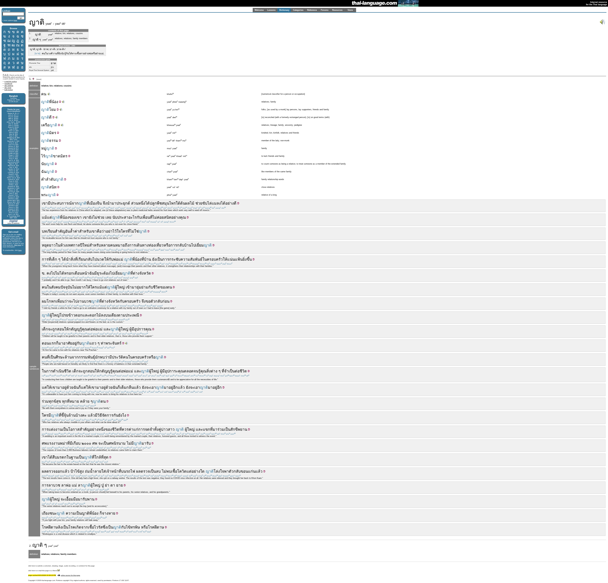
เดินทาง (142, 245)
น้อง (55, 102)
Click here (17, 245)
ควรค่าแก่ (130, 429)
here (20, 250)
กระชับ (174, 259)
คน (43, 94)
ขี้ (62, 415)
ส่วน (134, 203)
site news (7, 88)
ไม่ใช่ (134, 231)
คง (49, 273)
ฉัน (43, 171)
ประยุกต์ (123, 203)
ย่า (107, 485)
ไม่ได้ (59, 273)
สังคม (56, 287)
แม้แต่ (47, 217)
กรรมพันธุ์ (87, 357)
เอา (153, 387)
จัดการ (107, 415)
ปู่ (102, 485)
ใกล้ (97, 457)
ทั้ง (156, 429)
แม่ (74, 485)
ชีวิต (156, 287)
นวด (100, 259)
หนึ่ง (141, 203)
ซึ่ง (105, 527)
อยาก (81, 287)
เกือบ (76, 443)
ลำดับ (50, 179)
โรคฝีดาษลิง (52, 527)
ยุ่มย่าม (142, 287)
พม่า (63, 443)
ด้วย (69, 387)
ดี (50, 117)
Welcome (259, 10)
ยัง (91, 217)
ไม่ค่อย (158, 217)
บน (107, 315)
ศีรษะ (60, 357)
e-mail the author (10, 81)
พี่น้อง (64, 217)
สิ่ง (208, 371)
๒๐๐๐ (86, 443)
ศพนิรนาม (117, 443)
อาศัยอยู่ (70, 343)
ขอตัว (150, 301)
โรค (71, 527)
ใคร (124, 231)
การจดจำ (146, 429)
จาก (75, 203)
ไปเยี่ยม (197, 245)
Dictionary (284, 10)
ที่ (87, 203)
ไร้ (43, 156)
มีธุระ (98, 273)
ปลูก (153, 203)
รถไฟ (130, 471)
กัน (115, 415)
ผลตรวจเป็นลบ (148, 471)
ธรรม (53, 140)
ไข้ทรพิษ (133, 527)
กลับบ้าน (184, 245)
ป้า (72, 471)
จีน (99, 203)
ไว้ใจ (117, 231)
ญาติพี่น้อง (89, 513)
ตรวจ (50, 471)
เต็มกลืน (127, 387)
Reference (312, 10)
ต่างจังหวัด (142, 273)
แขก (206, 429)
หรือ (167, 245)
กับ (139, 217)
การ (132, 245)
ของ (163, 287)
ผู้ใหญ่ (120, 287)
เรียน (81, 259)
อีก (175, 387)
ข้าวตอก (75, 315)
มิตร (52, 133)
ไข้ (77, 471)
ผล (44, 471)
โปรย (64, 315)
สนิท (53, 187)
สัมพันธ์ (196, 259)
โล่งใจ (219, 471)
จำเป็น (229, 371)
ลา (50, 485)
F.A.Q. (6, 75)
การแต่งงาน (52, 429)
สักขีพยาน (238, 429)
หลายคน (108, 245)
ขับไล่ (207, 203)
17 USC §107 (124, 580)
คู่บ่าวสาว (166, 429)
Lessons (271, 10)
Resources (337, 10)
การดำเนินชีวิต (58, 371)
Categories (298, 10)
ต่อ (90, 329)
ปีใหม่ (84, 245)
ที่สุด (104, 457)
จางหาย (108, 513)
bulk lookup (8, 90)
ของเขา (75, 217)
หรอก (68, 273)
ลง (103, 315)
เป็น (159, 259)
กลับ (158, 301)
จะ (71, 301)
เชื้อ (174, 471)
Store (350, 10)
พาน (90, 499)
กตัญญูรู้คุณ (78, 329)
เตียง (114, 315)
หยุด (45, 245)
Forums (324, 10)
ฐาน (74, 457)
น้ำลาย (95, 471)
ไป (53, 273)
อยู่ (64, 387)
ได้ (147, 203)
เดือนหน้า (81, 273)
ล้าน (68, 357)
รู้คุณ (202, 371)
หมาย (74, 401)
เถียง (46, 513)
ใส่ (103, 471)
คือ (99, 231)
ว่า (103, 231)
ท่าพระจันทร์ (111, 343)
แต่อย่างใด (196, 471)
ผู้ (130, 329)
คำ (43, 179)
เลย (108, 217)
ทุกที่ (66, 401)
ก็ (57, 343)
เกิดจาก (81, 527)
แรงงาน (53, 443)
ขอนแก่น (248, 471)
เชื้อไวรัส (95, 527)
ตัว (231, 471)
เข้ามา (131, 287)
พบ (102, 357)
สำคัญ (60, 231)
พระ (44, 195)
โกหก (51, 301)
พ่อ (68, 485)
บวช (87, 301)
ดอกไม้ (95, 315)
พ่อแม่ (118, 259)
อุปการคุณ (142, 329)
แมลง (216, 203)
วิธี (99, 415)
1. (30, 33)
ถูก (54, 329)
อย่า (109, 231)
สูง (81, 471)
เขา (45, 203)
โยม (52, 109)
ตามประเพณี (128, 315)
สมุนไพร (169, 203)
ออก (58, 471)
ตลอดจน (191, 371)
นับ (43, 164)
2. (30, 38)
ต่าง (214, 371)
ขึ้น (249, 259)
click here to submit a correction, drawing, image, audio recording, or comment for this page (61, 566)
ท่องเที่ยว (156, 245)
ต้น (182, 203)
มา (114, 203)
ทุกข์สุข (55, 401)
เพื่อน (145, 217)
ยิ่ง (245, 259)
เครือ (45, 125)
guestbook (8, 83)
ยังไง (122, 415)
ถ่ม (87, 471)
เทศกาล (73, 245)
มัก (97, 357)
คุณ (183, 217)
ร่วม (45, 401)
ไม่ (95, 217)
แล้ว (137, 387)
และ (85, 315)
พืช (159, 203)
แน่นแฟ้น (235, 259)
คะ (84, 415)
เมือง (93, 203)
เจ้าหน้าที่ (113, 471)
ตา (112, 485)
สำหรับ (85, 231)
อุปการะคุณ (174, 371)
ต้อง (106, 273)
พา (226, 471)
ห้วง (63, 245)
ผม (44, 301)
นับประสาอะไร (124, 217)
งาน (80, 301)
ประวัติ (117, 357)
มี (49, 203)
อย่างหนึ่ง (97, 429)
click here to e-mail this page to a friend (42, 570)
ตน (169, 287)
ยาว (52, 245)
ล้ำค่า (74, 231)
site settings (8, 85)
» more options (9, 20)
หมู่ (43, 148)
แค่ (44, 387)
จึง (105, 203)
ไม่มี (130, 443)
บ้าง (79, 415)
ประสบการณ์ (61, 203)
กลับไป (91, 259)
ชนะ (53, 513)
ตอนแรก (49, 343)
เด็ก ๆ (55, 259)
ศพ (44, 443)
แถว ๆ (94, 343)
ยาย (119, 485)
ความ (185, 259)
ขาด (56, 156)
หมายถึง (122, 245)
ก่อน (165, 301)
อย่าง (229, 203)
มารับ (146, 443)
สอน (60, 329)
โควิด (182, 471)
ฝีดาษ (159, 527)
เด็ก (45, 329)
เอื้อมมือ (71, 499)
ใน (58, 245)
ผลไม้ (189, 203)
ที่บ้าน (146, 259)
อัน (67, 231)
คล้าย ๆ (86, 401)
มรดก (61, 457)
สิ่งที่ (74, 259)
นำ (109, 203)
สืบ (54, 457)
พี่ (50, 102)
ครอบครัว (215, 259)
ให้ (106, 259)
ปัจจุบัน (66, 287)
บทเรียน (48, 231)
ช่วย (198, 203)
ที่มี (69, 443)
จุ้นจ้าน (70, 415)
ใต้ (178, 203)
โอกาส (73, 429)
